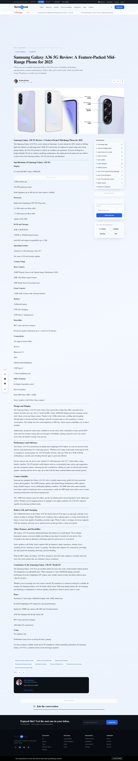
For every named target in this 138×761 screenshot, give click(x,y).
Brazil (65, 747)
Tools (43, 744)
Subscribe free (109, 215)
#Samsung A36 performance (74, 664)
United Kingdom (68, 741)
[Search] (111, 7)
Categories (77, 7)
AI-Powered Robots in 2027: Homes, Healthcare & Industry (65, 13)
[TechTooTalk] (21, 7)
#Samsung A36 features (61, 660)
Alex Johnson (25, 80)
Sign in (122, 2)
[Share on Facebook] (5, 384)
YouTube (102, 234)
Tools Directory (89, 739)
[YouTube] (24, 747)
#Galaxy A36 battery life (56, 664)
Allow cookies (117, 758)
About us (49, 7)
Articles (56, 7)
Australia (56, 2)
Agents (44, 741)
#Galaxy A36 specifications (44, 660)
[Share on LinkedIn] (5, 379)
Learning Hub (89, 744)
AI (43, 739)
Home (41, 7)
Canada (65, 2)
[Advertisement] (69, 29)
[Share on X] (5, 374)
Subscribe (119, 7)
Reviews (44, 749)
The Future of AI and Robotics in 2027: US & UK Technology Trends (108, 13)
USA (41, 2)
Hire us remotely (66, 7)
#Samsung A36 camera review (23, 664)
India (65, 744)
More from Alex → (29, 690)
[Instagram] (28, 747)
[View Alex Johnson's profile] (16, 81)
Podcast (87, 747)
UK (48, 2)
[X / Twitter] (15, 747)
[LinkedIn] (19, 747)
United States (68, 739)
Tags (84, 7)
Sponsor (117, 2)
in (118, 81)
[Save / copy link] (122, 81)
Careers (109, 741)
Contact (91, 7)
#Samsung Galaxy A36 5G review (24, 660)
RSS (116, 234)
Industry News (46, 747)
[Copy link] (5, 389)
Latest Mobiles (22, 48)
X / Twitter (102, 229)
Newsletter (110, 2)
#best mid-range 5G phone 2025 (23, 667)
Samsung (33, 52)
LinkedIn (116, 229)
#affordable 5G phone (41, 664)
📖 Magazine (101, 2)
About (108, 739)
